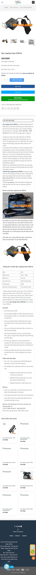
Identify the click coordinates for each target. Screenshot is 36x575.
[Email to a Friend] (11, 108)
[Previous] (4, 24)
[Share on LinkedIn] (17, 108)
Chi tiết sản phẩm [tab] (9, 120)
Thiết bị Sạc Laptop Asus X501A (13, 171)
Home (6, 7)
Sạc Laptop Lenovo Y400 (9, 462)
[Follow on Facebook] (15, 526)
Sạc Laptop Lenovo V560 (26, 462)
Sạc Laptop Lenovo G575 (26, 485)
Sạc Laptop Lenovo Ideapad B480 (7, 509)
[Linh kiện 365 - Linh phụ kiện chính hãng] (18, 2)
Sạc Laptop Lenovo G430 (9, 485)
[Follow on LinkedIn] (21, 526)
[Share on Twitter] (8, 108)
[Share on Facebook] (5, 108)
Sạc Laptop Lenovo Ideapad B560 (25, 438)
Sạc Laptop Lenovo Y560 (26, 509)
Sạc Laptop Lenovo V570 (9, 437)
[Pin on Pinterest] (14, 108)
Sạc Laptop (14, 7)
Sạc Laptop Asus (26, 7)
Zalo (12, 567)
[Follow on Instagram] (17, 526)
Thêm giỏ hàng (16, 80)
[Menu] (2, 2)
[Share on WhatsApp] (2, 108)
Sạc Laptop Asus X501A (10, 124)
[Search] (33, 2)
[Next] (31, 24)
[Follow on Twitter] (19, 526)
